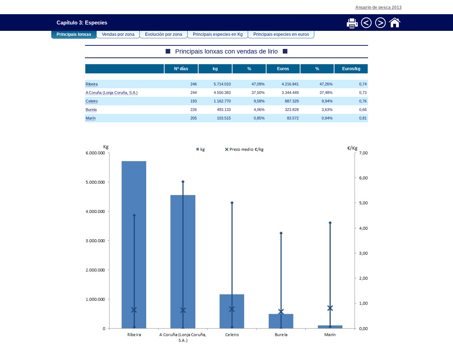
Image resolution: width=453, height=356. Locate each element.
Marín (91, 118)
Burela (91, 109)
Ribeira (92, 84)
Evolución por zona (163, 34)
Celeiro (92, 101)
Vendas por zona (118, 34)
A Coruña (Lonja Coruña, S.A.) (112, 92)
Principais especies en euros (281, 34)
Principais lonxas (74, 34)
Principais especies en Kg (218, 34)
